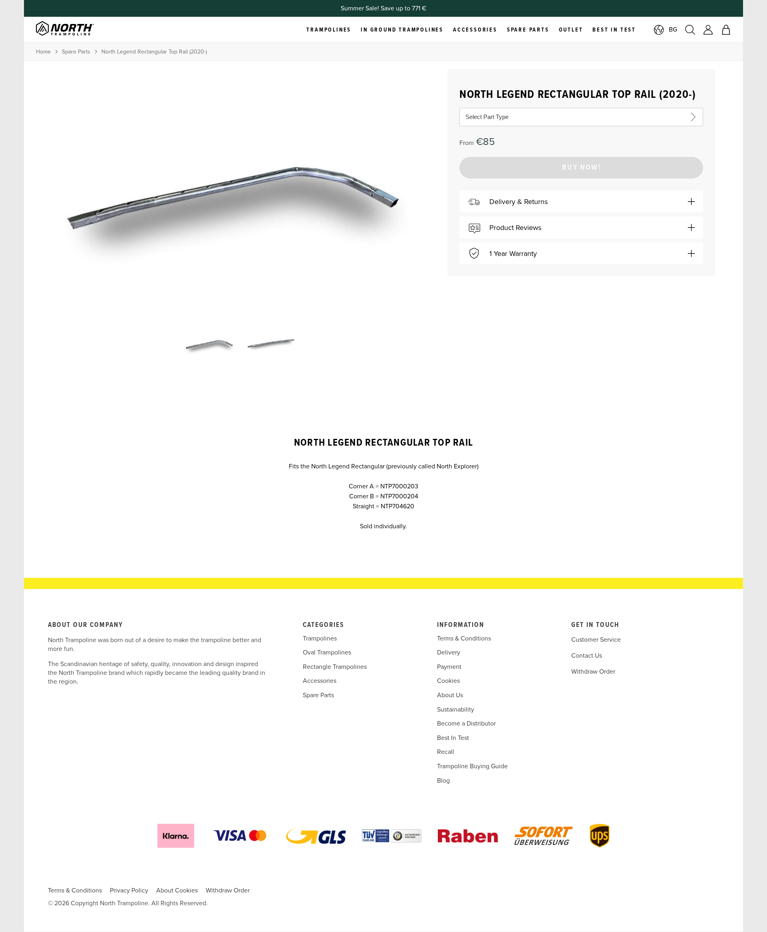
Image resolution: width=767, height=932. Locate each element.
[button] (581, 201)
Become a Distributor (466, 724)
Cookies (448, 681)
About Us (450, 695)
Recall (445, 752)
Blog (443, 781)
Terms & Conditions (464, 638)
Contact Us (586, 656)
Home (43, 51)
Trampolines (320, 638)
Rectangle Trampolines (335, 667)
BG (673, 30)
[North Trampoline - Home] (75, 29)
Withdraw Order (593, 672)
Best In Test (453, 738)
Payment (449, 667)
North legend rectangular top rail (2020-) (154, 51)
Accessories (319, 681)
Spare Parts (76, 51)
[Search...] (690, 30)
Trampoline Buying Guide (472, 766)
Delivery (448, 652)
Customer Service (596, 640)
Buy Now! (581, 168)
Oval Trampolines (327, 652)
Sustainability (455, 710)
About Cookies (177, 890)
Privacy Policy (129, 890)
